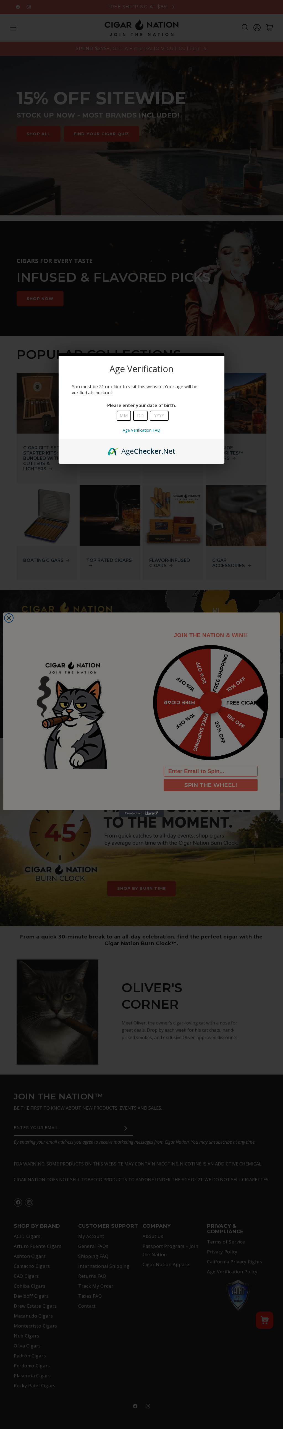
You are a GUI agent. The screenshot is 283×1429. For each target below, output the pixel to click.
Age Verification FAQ (141, 430)
